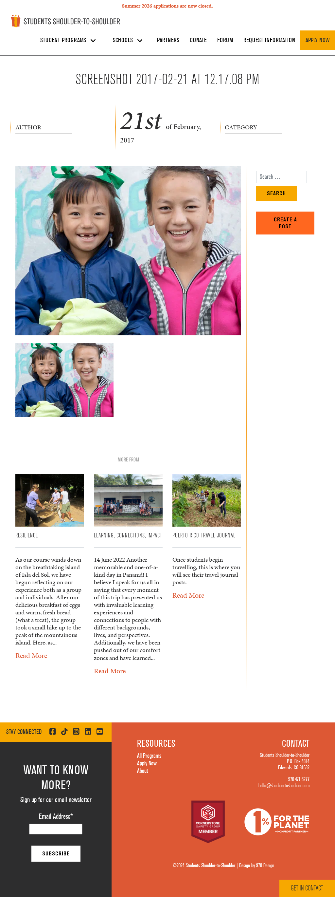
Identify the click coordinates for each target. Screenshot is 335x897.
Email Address (56, 816)
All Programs (149, 755)
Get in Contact (307, 888)
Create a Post (285, 223)
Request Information (269, 40)
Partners (168, 40)
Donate (198, 40)
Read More (31, 655)
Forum (225, 40)
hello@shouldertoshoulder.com (283, 785)
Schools (123, 40)
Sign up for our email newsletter (56, 799)
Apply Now (318, 40)
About (142, 771)
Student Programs (64, 40)
